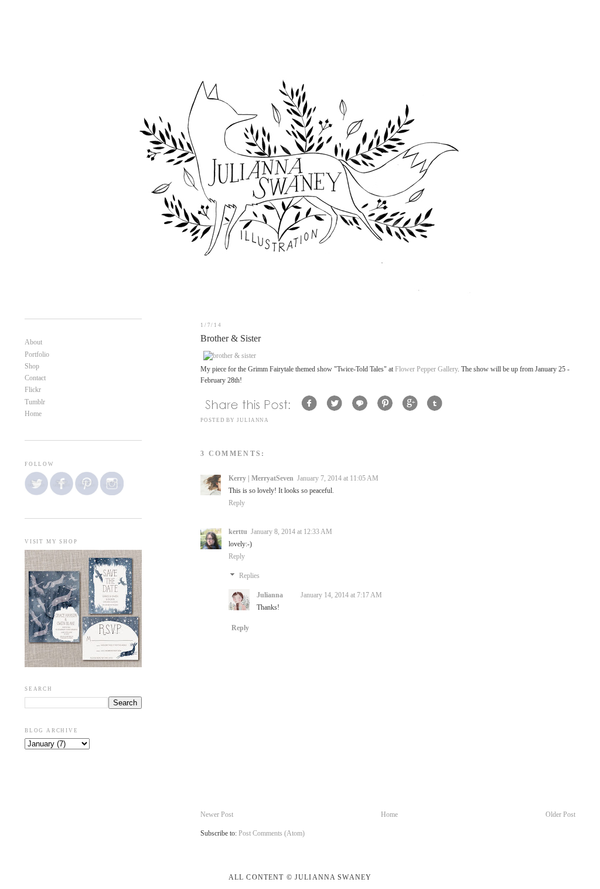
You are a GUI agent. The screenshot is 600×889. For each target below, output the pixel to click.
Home (389, 815)
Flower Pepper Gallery (426, 369)
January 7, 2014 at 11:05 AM (338, 478)
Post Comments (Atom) (271, 833)
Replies (249, 576)
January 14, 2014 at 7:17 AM (341, 595)
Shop (32, 366)
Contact (35, 378)
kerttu (238, 532)
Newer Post (216, 815)
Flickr (33, 390)
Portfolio (37, 355)
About (33, 342)
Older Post (560, 815)
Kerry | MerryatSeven (261, 478)
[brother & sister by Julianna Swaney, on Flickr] (229, 356)
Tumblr (35, 402)
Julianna (270, 595)
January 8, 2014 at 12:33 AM (291, 532)
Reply (237, 503)
